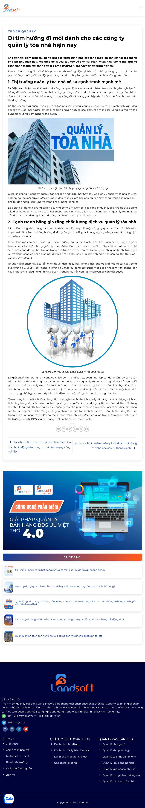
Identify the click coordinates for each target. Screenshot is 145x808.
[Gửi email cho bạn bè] (75, 429)
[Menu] (140, 8)
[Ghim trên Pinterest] (80, 429)
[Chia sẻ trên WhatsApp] (58, 429)
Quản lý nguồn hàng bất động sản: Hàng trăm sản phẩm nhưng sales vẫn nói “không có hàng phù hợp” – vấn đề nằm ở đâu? (76, 603)
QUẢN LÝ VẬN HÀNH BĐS (116, 739)
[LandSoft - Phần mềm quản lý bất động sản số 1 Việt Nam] (20, 8)
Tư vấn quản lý (22, 31)
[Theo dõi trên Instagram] (12, 729)
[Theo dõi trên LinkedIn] (18, 729)
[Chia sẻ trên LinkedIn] (86, 429)
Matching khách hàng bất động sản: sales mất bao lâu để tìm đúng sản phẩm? (60, 570)
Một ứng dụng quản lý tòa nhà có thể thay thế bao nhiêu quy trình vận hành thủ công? (65, 586)
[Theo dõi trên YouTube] (25, 729)
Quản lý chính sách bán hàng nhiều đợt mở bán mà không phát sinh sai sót (58, 636)
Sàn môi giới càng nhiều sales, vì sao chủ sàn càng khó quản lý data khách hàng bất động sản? (69, 619)
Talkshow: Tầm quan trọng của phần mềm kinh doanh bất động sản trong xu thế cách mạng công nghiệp (40, 447)
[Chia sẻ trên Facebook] (64, 429)
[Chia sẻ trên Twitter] (69, 429)
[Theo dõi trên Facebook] (5, 729)
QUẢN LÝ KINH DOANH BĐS (70, 739)
